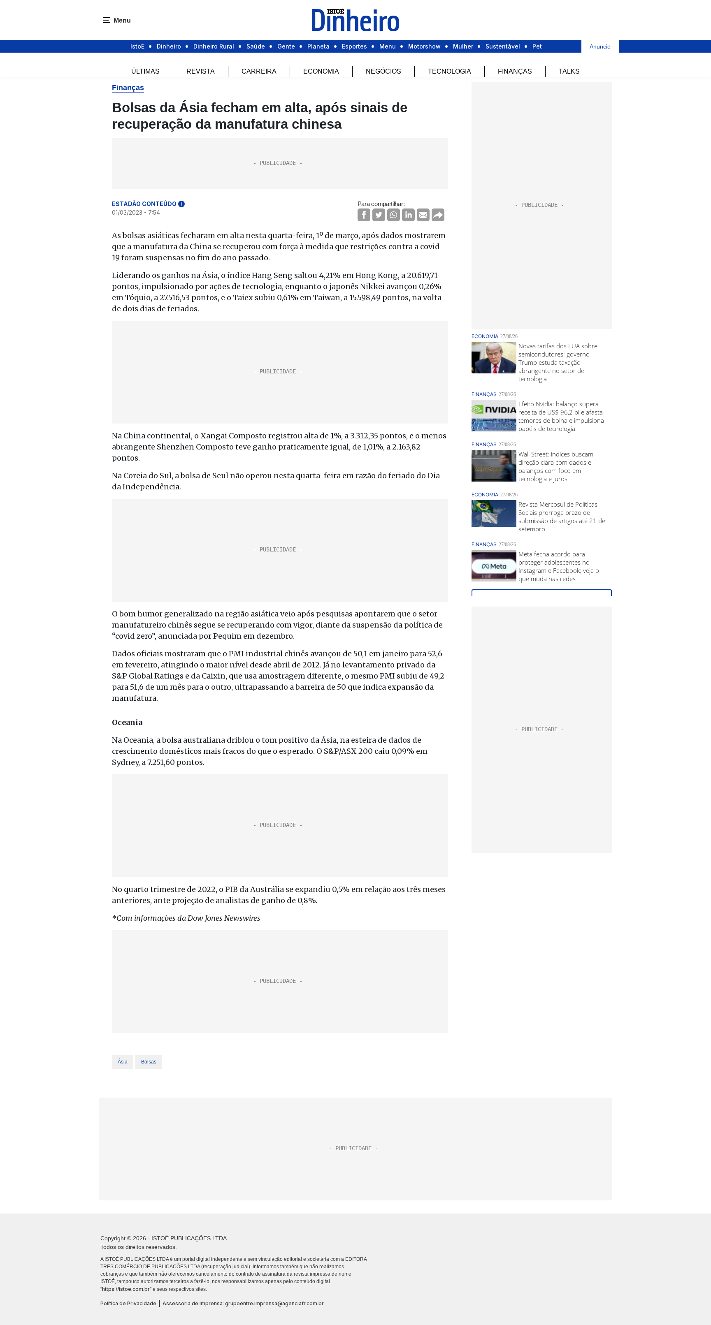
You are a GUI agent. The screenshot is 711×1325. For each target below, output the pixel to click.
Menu (387, 46)
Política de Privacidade (128, 1303)
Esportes (354, 46)
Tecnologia (449, 71)
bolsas (148, 1062)
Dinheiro (169, 46)
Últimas (145, 71)
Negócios (383, 71)
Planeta (318, 46)
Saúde (255, 46)
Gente (286, 46)
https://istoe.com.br (126, 1289)
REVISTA (200, 71)
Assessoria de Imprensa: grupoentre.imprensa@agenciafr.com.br (243, 1303)
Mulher (463, 46)
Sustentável (503, 46)
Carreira (259, 71)
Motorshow (424, 46)
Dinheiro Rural (213, 46)
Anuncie (600, 46)
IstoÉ (137, 46)
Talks (569, 71)
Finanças (515, 71)
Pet (537, 46)
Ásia (123, 1062)
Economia (321, 71)
